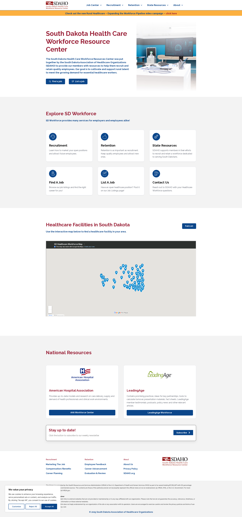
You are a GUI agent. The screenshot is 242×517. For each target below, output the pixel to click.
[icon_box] (69, 144)
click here (171, 13)
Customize (16, 506)
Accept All (49, 506)
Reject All (33, 506)
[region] (32, 498)
